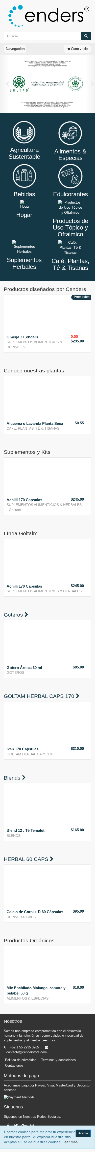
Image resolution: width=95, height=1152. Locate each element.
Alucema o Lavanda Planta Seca (35, 423)
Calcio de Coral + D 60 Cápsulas (35, 912)
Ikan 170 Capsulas (22, 749)
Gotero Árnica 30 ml (24, 667)
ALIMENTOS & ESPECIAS (28, 998)
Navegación (15, 49)
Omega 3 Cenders (22, 337)
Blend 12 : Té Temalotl (26, 830)
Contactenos (14, 1065)
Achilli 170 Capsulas (24, 500)
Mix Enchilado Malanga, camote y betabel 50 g (36, 990)
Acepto (83, 1133)
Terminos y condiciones (58, 1060)
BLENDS (13, 836)
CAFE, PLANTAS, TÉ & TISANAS (33, 428)
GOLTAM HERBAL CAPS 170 (30, 754)
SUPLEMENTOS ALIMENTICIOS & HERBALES (44, 505)
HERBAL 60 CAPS (21, 917)
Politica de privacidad (20, 1060)
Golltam (15, 510)
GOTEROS (15, 672)
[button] (5, 84)
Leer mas (48, 1040)
